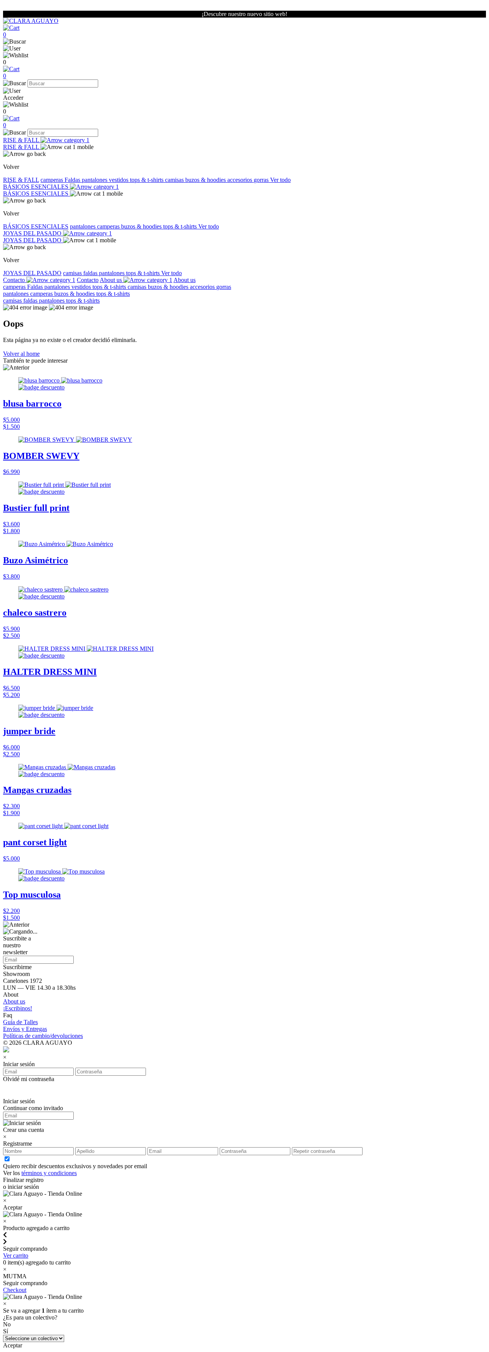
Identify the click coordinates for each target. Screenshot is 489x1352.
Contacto (14, 280)
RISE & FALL (21, 140)
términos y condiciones (49, 1173)
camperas (52, 180)
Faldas (73, 180)
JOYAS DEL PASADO (33, 233)
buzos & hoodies (206, 180)
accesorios (240, 180)
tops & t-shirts (147, 180)
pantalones (95, 180)
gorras (262, 180)
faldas (91, 273)
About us (111, 280)
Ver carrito (15, 1255)
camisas (175, 180)
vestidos (119, 180)
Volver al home (21, 353)
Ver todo (280, 180)
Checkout (14, 1290)
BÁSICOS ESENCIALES (36, 186)
